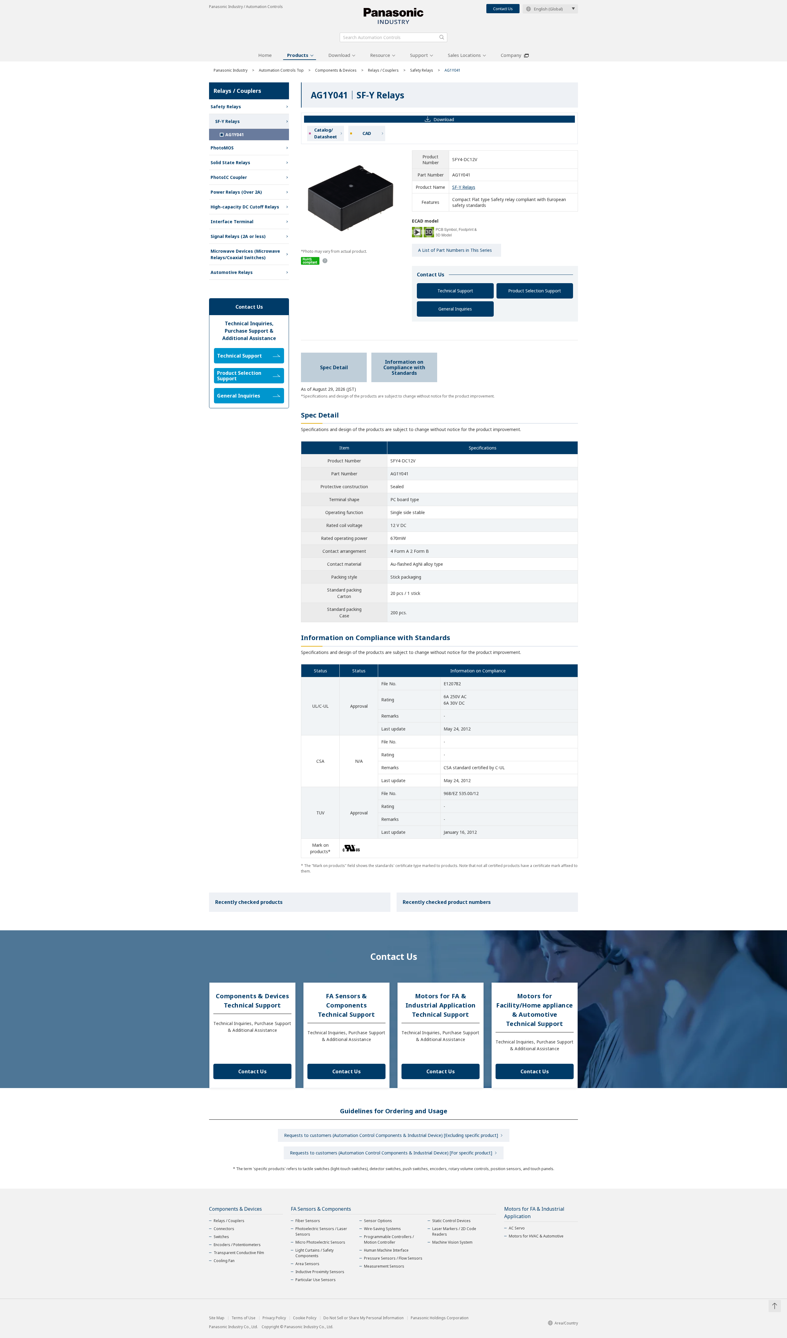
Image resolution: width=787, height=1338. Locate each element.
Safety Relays (421, 70)
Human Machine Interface (386, 1250)
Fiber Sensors (307, 1220)
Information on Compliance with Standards (404, 367)
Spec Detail (334, 367)
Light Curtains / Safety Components (314, 1253)
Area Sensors (307, 1263)
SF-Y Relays (463, 187)
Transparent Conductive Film (239, 1252)
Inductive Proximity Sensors (319, 1271)
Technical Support (455, 291)
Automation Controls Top (281, 70)
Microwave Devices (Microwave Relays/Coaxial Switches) (245, 254)
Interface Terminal (232, 221)
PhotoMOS (222, 148)
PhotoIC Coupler (229, 177)
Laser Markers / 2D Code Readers (454, 1231)
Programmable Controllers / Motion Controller (389, 1239)
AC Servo (517, 1228)
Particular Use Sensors (315, 1279)
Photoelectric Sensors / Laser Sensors (321, 1231)
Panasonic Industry (230, 70)
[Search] (441, 37)
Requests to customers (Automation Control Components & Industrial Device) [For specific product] (391, 1153)
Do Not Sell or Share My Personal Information (363, 1318)
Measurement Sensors (384, 1266)
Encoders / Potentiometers (237, 1244)
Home (265, 55)
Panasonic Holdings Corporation (440, 1318)
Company (511, 55)
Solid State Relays (230, 162)
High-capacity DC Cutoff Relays (245, 207)
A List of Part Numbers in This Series (455, 250)
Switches (221, 1236)
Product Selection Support (534, 291)
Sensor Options (378, 1220)
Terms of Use (243, 1318)
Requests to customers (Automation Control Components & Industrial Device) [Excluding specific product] (391, 1135)
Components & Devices (336, 70)
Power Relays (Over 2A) (236, 192)
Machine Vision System (452, 1242)
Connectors (224, 1228)
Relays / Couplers (383, 70)
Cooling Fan (224, 1260)
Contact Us (503, 8)
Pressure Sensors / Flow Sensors (393, 1258)
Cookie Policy (304, 1318)
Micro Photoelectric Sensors (320, 1242)
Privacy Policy (274, 1318)
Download (339, 55)
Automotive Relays (232, 272)
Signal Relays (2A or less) (238, 236)
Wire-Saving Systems (382, 1228)
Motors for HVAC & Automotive (536, 1236)
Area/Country (566, 1323)
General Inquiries (455, 309)
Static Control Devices (451, 1220)
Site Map (216, 1318)
